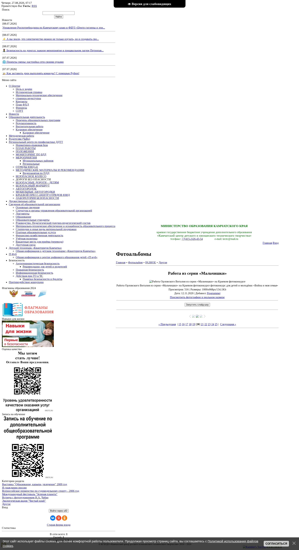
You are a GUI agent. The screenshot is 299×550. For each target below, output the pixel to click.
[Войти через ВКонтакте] (52, 518)
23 (209, 324)
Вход (276, 242)
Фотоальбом (135, 262)
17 (186, 324)
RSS (34, 5)
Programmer (213, 293)
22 (205, 324)
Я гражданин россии (14, 487)
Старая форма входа (58, 524)
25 (216, 324)
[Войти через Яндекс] (58, 518)
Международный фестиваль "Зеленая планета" (29, 494)
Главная (267, 242)
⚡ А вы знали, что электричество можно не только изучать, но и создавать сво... (50, 39)
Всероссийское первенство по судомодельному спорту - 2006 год (40, 490)
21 (202, 324)
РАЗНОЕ (150, 262)
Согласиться (276, 543)
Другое (6, 504)
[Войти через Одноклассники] (64, 518)
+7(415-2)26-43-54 (192, 238)
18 (190, 324)
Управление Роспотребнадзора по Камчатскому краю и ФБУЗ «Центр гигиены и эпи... (53, 27)
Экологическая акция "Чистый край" (24, 500)
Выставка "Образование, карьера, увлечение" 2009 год (34, 484)
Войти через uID (58, 511)
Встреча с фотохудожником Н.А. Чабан (25, 497)
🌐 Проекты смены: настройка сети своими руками (33, 61)
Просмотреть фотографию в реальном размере (197, 297)
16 (183, 324)
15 (179, 324)
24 (212, 324)
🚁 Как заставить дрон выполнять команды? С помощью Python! (40, 73)
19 (193, 324)
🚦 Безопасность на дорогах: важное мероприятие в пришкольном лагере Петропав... (53, 50)
